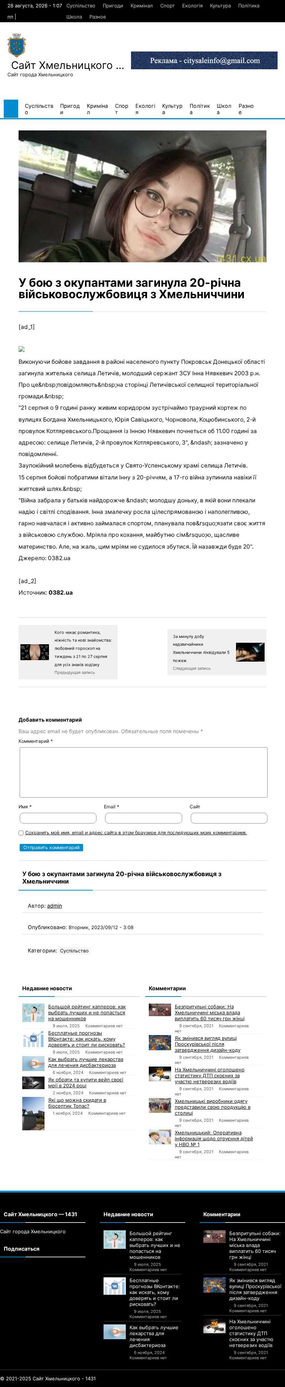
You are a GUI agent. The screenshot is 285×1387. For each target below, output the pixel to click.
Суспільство (80, 6)
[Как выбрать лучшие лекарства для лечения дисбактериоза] (33, 1063)
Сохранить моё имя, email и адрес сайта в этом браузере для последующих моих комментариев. (136, 832)
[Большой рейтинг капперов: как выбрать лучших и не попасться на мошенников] (33, 1013)
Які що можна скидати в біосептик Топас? (77, 1103)
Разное (97, 17)
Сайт (195, 806)
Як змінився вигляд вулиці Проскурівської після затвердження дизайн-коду (207, 1044)
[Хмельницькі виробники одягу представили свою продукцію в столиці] (160, 1105)
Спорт (167, 6)
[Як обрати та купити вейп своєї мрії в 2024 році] (33, 1083)
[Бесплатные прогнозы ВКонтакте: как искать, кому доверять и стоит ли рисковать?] (33, 1038)
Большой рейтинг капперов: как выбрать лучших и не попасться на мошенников (87, 1012)
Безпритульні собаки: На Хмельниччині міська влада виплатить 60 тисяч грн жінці (210, 1012)
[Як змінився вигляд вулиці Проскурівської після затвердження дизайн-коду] (160, 1042)
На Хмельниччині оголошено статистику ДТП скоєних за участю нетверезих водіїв (210, 1075)
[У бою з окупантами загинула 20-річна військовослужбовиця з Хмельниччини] (142, 196)
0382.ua (61, 592)
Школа (74, 17)
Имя (25, 806)
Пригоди (113, 6)
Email (111, 806)
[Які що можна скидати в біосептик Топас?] (33, 1113)
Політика (248, 6)
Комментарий (36, 741)
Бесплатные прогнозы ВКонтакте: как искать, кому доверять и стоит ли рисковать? (86, 1039)
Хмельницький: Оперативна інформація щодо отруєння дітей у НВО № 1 (214, 1138)
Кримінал (142, 6)
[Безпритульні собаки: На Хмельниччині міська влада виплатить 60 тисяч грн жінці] (160, 1010)
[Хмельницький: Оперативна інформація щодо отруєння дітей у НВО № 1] (160, 1137)
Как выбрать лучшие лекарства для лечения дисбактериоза (85, 1062)
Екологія (192, 6)
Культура (220, 6)
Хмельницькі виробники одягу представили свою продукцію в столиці (212, 1107)
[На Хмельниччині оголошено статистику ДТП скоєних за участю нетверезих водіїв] (160, 1074)
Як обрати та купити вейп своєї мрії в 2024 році (85, 1082)
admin (54, 905)
